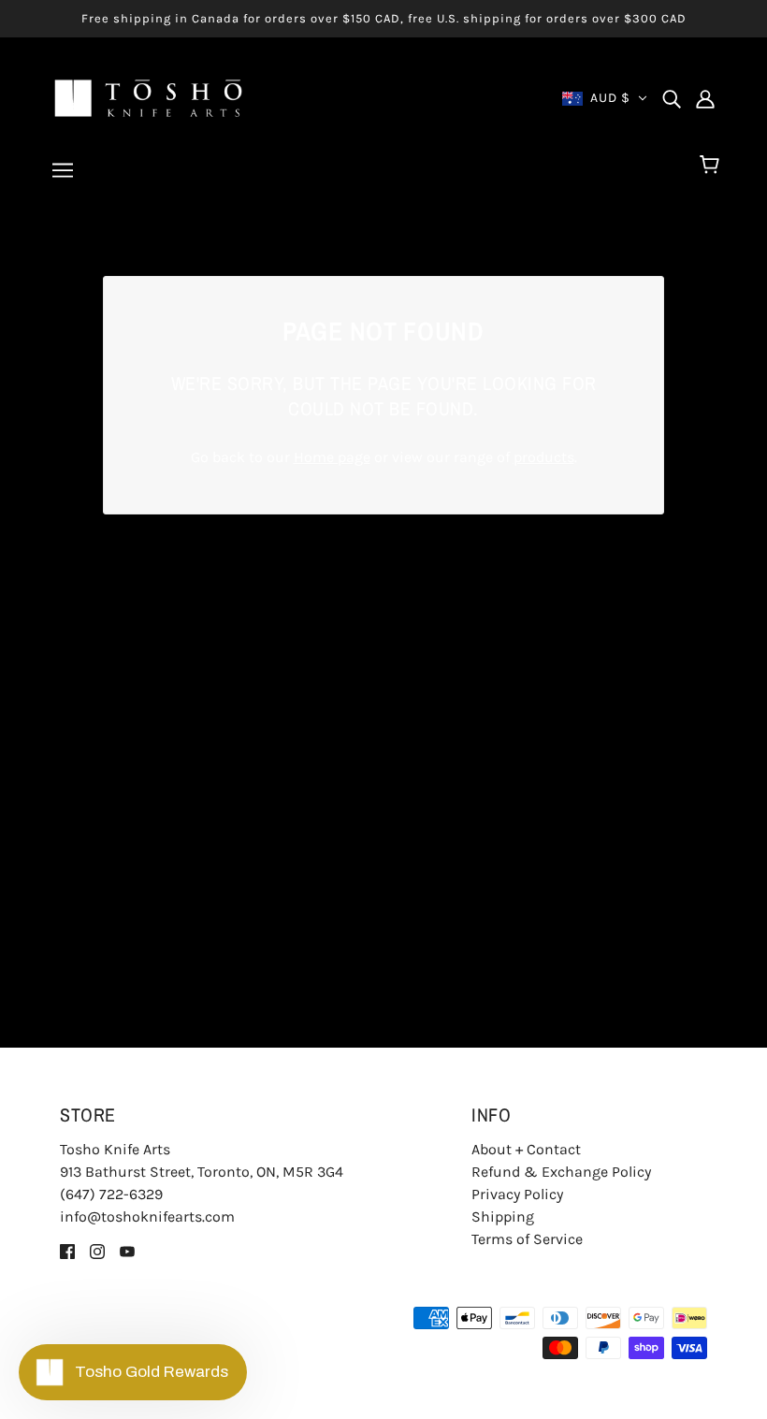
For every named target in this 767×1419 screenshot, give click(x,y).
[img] (671, 98)
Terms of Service (527, 1239)
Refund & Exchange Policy (561, 1171)
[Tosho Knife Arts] (148, 97)
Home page (332, 457)
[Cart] (712, 166)
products (544, 457)
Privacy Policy (517, 1194)
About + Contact (526, 1149)
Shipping (502, 1216)
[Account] (705, 98)
